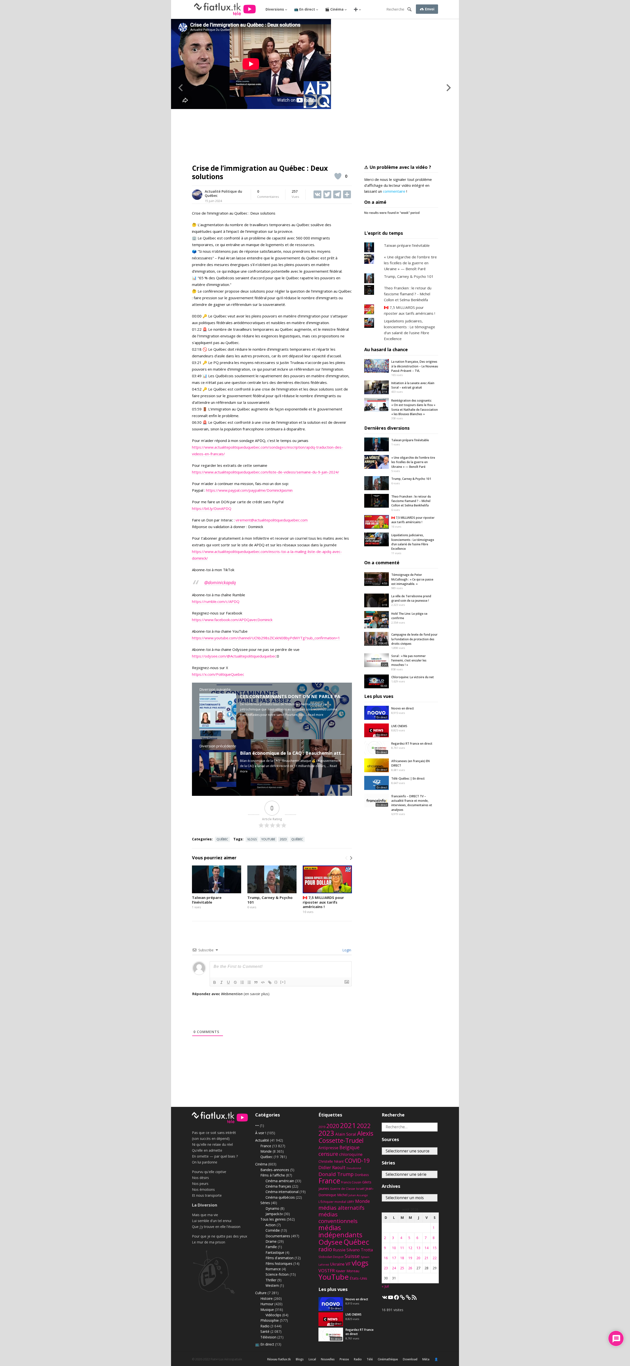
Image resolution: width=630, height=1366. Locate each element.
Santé (264, 1331)
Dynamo (272, 1208)
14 (426, 1247)
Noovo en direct (402, 708)
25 (402, 1268)
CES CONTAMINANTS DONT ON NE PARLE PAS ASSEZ (298, 696)
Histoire (266, 1298)
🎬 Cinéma (334, 9)
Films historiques (279, 1263)
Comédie (273, 1230)
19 (410, 1258)
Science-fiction (277, 1274)
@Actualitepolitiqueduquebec (251, 656)
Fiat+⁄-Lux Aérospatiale (226, 1359)
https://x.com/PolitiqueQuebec (218, 674)
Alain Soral (345, 1134)
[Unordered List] (249, 982)
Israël (360, 1188)
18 (402, 1258)
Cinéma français (278, 1186)
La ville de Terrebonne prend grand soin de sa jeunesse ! (411, 598)
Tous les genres (273, 1219)
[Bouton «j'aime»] (338, 176)
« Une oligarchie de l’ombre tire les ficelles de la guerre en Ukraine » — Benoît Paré (410, 262)
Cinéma (261, 1164)
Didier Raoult (332, 1167)
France (265, 1146)
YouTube (268, 839)
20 (418, 1258)
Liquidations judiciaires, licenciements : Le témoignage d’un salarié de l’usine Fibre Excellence (412, 542)
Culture (261, 1292)
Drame (271, 1241)
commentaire (394, 191)
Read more (315, 715)
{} (276, 982)
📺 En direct (304, 9)
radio (325, 1249)
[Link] (269, 982)
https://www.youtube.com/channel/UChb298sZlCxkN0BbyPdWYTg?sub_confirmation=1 (266, 637)
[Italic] (221, 982)
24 (394, 1268)
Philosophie (269, 1320)
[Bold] (214, 982)
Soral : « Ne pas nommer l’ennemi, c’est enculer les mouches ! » (408, 660)
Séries (265, 1202)
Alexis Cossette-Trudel (345, 1137)
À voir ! (260, 1132)
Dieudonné (353, 1168)
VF (348, 1264)
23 (386, 1268)
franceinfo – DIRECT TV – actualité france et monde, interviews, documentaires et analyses (411, 803)
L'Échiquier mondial (332, 1202)
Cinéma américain (280, 1180)
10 (394, 1247)
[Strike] (235, 982)
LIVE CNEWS (399, 726)
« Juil (385, 1286)
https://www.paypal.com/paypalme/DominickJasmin (249, 490)
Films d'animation (280, 1258)
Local (312, 1359)
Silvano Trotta (359, 1250)
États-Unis (358, 1278)
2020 (332, 1126)
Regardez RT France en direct (411, 743)
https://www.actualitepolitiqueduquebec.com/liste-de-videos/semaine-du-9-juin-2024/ (265, 472)
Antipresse (328, 1147)
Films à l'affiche (272, 1175)
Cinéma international (282, 1191)
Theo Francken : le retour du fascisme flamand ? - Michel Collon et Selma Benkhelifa (407, 293)
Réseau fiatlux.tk (279, 1359)
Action (271, 1225)
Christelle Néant (331, 1161)
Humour (266, 1304)
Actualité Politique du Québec (223, 193)
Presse (344, 1359)
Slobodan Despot (331, 1257)
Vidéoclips (273, 1315)
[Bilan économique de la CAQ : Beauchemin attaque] (217, 785)
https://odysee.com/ (209, 656)
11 (402, 1247)
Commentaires (268, 194)
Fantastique (275, 1252)
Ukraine (337, 1264)
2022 (364, 1126)
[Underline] (228, 982)
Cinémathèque (388, 1359)
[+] (283, 982)
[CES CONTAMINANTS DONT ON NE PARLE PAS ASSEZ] (217, 728)
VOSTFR (326, 1270)
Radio (264, 1326)
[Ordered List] (242, 982)
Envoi (429, 9)
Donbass (362, 1174)
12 (410, 1247)
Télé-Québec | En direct (408, 778)
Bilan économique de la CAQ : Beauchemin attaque (296, 753)
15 (435, 1247)
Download (410, 1359)
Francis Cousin (351, 1182)
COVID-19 (357, 1160)
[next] (350, 858)
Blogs (300, 1359)
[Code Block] (262, 982)
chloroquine (350, 1154)
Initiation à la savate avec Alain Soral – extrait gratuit (412, 385)
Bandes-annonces (274, 1169)
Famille (271, 1246)
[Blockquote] (255, 982)
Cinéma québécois (280, 1197)
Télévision (268, 1337)
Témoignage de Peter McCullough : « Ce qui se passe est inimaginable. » (412, 579)
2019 (321, 1127)
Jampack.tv (274, 1213)
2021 (348, 1125)
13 (418, 1247)
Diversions (275, 9)
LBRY (350, 1202)
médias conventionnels (338, 1217)
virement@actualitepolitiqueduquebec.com (272, 520)
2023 (283, 839)
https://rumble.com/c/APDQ (215, 601)
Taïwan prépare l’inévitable (206, 900)
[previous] (346, 858)
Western (272, 1285)
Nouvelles (328, 1359)
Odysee (330, 1242)
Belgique (349, 1147)
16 (386, 1258)
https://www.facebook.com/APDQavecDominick (232, 619)
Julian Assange (358, 1195)
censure (328, 1153)
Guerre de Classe (342, 1189)
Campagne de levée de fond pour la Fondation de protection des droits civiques (414, 639)
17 (394, 1258)
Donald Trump (336, 1174)
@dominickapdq (220, 582)
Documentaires (278, 1236)
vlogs (252, 839)
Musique (267, 1309)
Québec (222, 839)
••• (257, 1125)
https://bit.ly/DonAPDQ (211, 508)
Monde (266, 1151)
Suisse (352, 1256)
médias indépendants (340, 1231)
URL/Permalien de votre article (218, 998)
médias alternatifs (341, 1207)
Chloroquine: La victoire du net (412, 677)
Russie (339, 1250)
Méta (425, 1359)
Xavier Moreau (347, 1271)
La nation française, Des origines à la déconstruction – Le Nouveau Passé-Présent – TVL (414, 366)
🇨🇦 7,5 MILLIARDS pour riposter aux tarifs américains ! (323, 902)
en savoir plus (256, 993)
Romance (273, 1269)
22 (435, 1258)
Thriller (271, 1280)
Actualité (262, 1140)
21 (426, 1258)
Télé (370, 1359)
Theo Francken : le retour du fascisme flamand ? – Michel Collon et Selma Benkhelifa (411, 501)
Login (346, 950)
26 (410, 1268)
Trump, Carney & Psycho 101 (270, 900)
